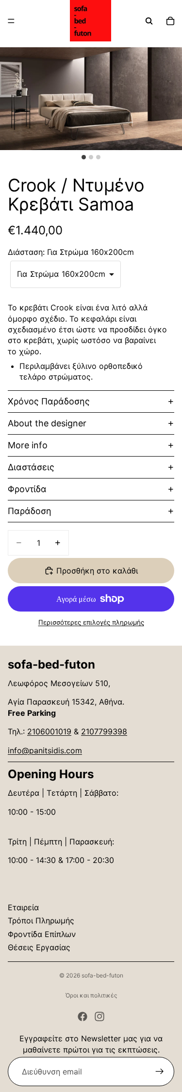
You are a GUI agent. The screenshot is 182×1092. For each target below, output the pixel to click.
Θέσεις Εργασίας (39, 947)
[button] (65, 274)
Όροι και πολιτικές (91, 995)
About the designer (47, 423)
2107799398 (104, 731)
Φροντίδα (27, 489)
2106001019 (49, 731)
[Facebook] (82, 1016)
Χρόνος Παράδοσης (49, 401)
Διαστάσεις (31, 467)
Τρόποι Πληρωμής (41, 920)
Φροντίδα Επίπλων (42, 934)
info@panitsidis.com (45, 750)
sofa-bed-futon (102, 975)
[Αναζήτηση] (149, 21)
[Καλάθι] (170, 21)
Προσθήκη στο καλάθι (97, 570)
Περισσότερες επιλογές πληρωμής (91, 622)
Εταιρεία (23, 907)
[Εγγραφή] (159, 1071)
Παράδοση (29, 511)
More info (28, 445)
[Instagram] (99, 1016)
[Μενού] (11, 21)
